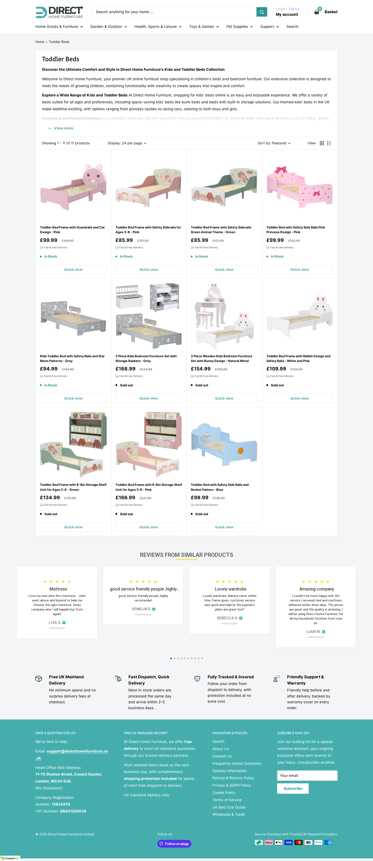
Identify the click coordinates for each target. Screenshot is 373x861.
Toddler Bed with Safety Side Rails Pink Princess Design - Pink (295, 229)
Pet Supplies (237, 26)
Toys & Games (201, 26)
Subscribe (293, 788)
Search (292, 26)
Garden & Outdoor (106, 26)
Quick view (73, 269)
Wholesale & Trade (228, 814)
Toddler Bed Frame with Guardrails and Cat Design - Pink (72, 229)
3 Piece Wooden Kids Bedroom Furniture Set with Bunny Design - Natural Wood (221, 358)
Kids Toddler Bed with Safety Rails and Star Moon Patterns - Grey (72, 358)
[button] (171, 658)
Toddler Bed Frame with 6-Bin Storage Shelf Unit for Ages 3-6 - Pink (148, 487)
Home (39, 42)
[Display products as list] (329, 143)
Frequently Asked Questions (236, 763)
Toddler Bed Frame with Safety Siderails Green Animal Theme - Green (221, 229)
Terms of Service (227, 800)
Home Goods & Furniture (56, 26)
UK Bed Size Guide (228, 807)
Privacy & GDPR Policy (231, 785)
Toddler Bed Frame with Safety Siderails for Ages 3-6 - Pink (148, 229)
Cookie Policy (223, 792)
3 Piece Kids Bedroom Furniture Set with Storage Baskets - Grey (146, 358)
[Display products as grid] (322, 143)
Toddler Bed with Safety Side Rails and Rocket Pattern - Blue (220, 487)
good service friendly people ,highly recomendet (143, 598)
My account (287, 14)
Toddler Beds (59, 42)
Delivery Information (229, 771)
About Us (220, 749)
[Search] (261, 12)
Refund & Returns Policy (233, 778)
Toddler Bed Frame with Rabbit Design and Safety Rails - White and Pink (298, 358)
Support (267, 26)
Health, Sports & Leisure (155, 26)
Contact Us (222, 756)
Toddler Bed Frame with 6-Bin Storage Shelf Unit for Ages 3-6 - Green (73, 487)
